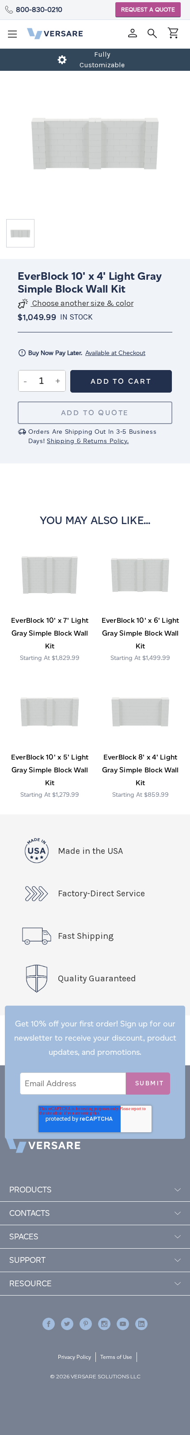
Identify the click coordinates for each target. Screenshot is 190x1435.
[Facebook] (48, 1324)
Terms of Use (116, 1357)
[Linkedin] (141, 1324)
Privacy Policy (74, 1357)
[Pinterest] (86, 1324)
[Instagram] (104, 1324)
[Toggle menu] (15, 37)
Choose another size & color (81, 303)
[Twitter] (67, 1324)
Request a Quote (148, 9)
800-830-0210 (39, 9)
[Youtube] (123, 1324)
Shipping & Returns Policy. (88, 441)
